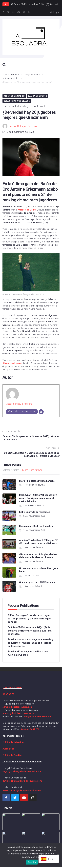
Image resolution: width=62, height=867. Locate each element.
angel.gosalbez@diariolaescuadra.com (22, 771)
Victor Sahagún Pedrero (23, 126)
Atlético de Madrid (10, 78)
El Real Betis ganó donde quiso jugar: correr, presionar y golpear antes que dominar (29, 618)
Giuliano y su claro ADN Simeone (37, 582)
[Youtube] (19, 12)
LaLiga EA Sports (32, 74)
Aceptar (32, 862)
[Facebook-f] (3, 12)
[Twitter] (8, 12)
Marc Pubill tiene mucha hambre (37, 481)
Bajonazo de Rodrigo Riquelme (36, 526)
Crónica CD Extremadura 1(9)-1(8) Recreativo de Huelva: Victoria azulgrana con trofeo (30, 630)
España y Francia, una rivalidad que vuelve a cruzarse (28, 653)
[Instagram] (13, 12)
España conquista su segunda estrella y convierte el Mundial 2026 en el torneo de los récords (30, 642)
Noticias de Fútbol (10, 74)
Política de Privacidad (13, 742)
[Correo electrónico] (41, 411)
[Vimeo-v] (24, 12)
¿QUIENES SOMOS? (12, 687)
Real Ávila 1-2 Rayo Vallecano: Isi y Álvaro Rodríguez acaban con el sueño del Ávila (38, 498)
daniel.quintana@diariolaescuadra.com (22, 781)
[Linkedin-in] (29, 12)
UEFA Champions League (17, 101)
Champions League (12, 363)
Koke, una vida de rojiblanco (34, 512)
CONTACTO (8, 694)
